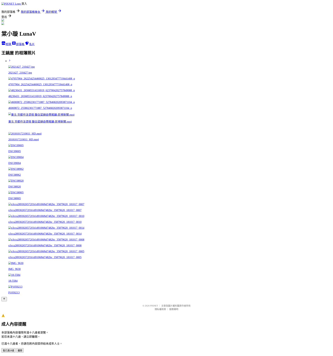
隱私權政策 (160, 309)
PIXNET (154, 305)
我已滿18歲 (8, 350)
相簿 (9, 44)
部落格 (20, 44)
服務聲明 (173, 309)
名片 (32, 44)
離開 (20, 350)
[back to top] (4, 299)
